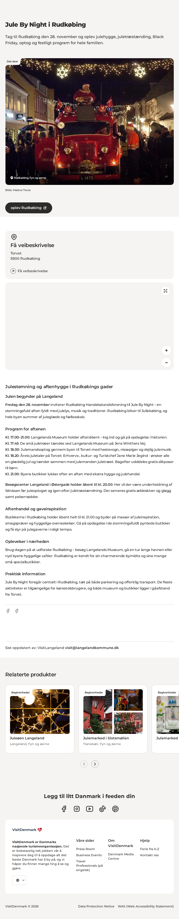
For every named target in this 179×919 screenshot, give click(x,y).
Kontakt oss (149, 855)
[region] (89, 326)
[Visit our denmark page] (64, 809)
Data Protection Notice (96, 906)
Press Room (85, 849)
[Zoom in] (166, 350)
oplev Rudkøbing (26, 208)
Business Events (89, 855)
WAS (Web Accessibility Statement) (146, 906)
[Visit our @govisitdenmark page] (102, 809)
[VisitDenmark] (27, 830)
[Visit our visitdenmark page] (89, 809)
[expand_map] (165, 291)
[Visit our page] (77, 809)
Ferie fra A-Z (149, 849)
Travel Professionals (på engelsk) (89, 865)
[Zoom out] (166, 362)
